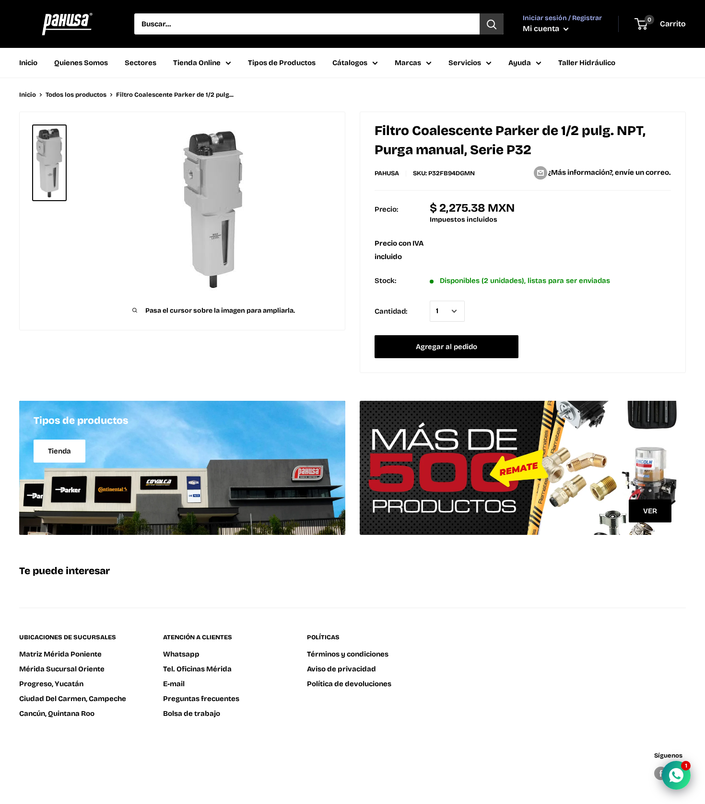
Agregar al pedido (446, 346)
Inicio (28, 62)
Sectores (140, 62)
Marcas (408, 62)
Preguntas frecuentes (201, 698)
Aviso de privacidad (341, 669)
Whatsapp (181, 654)
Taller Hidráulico (586, 62)
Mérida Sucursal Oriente (62, 669)
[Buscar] (492, 23)
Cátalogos (349, 62)
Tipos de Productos (282, 62)
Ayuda (519, 62)
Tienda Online (197, 62)
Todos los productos (76, 95)
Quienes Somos (81, 62)
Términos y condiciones (347, 654)
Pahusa (387, 173)
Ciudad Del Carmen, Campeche (72, 698)
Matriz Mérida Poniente (60, 654)
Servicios (464, 62)
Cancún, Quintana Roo (56, 713)
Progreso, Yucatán (51, 683)
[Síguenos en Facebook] (661, 773)
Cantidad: (391, 311)
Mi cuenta (542, 28)
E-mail (174, 683)
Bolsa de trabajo (191, 713)
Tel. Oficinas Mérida (197, 669)
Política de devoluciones (349, 683)
